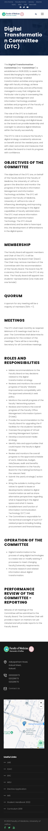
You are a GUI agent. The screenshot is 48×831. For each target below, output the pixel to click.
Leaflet (41, 747)
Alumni (39, 2)
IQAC (14, 4)
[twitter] (24, 7)
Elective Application (16, 789)
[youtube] (27, 7)
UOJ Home (8, 2)
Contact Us (14, 688)
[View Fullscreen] (7, 703)
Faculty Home (20, 2)
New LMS (32, 4)
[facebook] (20, 7)
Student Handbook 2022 (18, 802)
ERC (9, 775)
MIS (8, 795)
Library (31, 2)
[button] (24, 723)
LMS (25, 4)
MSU (20, 4)
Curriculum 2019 (14, 808)
